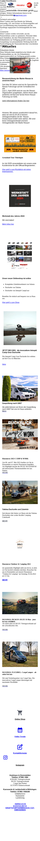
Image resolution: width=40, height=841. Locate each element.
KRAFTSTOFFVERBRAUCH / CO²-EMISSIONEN (20, 809)
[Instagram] (5, 757)
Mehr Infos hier (8, 224)
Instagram (20, 765)
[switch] (1, 30)
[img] (20, 6)
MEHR (5, 521)
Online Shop (20, 719)
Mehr (4, 364)
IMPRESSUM (20, 804)
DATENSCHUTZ (20, 806)
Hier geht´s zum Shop (10, 302)
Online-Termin (20, 736)
